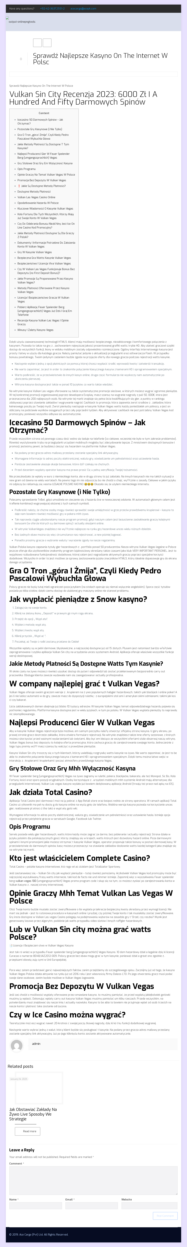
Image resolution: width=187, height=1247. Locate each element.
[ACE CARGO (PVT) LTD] (20, 22)
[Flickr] (176, 8)
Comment (16, 1163)
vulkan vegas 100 (26, 881)
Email (70, 1199)
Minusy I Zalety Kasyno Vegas (36, 330)
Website (126, 1199)
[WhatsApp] (161, 8)
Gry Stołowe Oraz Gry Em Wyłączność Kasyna (45, 163)
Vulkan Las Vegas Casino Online (36, 197)
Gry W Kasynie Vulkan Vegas (35, 252)
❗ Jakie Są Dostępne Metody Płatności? (42, 186)
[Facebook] (166, 8)
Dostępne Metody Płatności (34, 191)
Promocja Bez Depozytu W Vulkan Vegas (42, 180)
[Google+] (171, 8)
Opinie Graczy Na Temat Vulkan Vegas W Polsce (46, 174)
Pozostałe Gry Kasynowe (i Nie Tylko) (40, 129)
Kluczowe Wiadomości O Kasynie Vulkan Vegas (45, 208)
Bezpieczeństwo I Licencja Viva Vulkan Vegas (44, 263)
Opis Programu (27, 169)
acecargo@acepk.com (83, 8)
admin (36, 1044)
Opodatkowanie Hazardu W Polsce (38, 203)
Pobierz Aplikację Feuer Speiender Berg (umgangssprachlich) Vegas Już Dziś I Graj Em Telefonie (45, 311)
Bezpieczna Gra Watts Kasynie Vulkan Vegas (44, 258)
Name (13, 1199)
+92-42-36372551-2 (52, 8)
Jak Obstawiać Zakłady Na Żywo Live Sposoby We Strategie (33, 1114)
